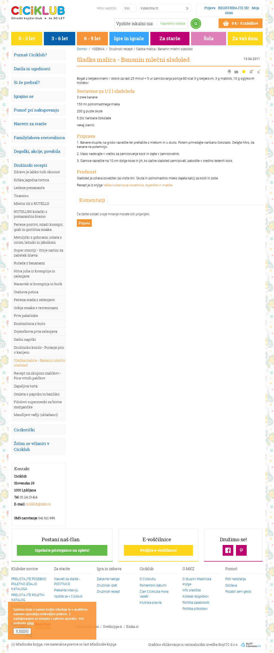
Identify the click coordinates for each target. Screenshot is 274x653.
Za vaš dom (245, 38)
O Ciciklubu (148, 579)
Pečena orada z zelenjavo (34, 299)
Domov (82, 49)
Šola (209, 38)
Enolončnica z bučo (29, 323)
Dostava (231, 585)
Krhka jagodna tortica (31, 179)
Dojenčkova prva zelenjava (35, 331)
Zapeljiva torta (25, 386)
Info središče (191, 590)
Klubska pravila (150, 602)
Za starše (169, 38)
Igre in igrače (129, 38)
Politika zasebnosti (195, 602)
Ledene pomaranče (29, 187)
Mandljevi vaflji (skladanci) (36, 414)
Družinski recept (108, 591)
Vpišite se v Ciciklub (68, 596)
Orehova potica (26, 292)
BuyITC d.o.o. (228, 644)
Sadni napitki (25, 339)
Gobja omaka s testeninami (36, 307)
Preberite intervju (66, 590)
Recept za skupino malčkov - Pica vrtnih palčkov (37, 376)
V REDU (22, 631)
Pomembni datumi (153, 585)
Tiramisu (21, 195)
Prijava (209, 8)
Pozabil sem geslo (238, 591)
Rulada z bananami (29, 263)
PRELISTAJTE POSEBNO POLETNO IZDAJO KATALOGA (28, 584)
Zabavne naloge (108, 579)
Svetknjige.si (112, 626)
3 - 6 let (59, 38)
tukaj (30, 623)
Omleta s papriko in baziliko (36, 394)
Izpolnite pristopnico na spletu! (62, 550)
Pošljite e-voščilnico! (158, 550)
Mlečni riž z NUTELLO (31, 203)
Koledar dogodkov (195, 596)
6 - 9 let (92, 38)
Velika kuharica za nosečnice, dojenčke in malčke (137, 185)
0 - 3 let (26, 38)
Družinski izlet (107, 585)
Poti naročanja (235, 579)
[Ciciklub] (38, 13)
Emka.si (132, 626)
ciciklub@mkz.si (38, 504)
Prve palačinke (26, 315)
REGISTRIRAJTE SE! (233, 8)
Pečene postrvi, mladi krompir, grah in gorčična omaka (38, 227)
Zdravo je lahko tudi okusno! (37, 171)
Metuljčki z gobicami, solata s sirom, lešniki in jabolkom (38, 240)
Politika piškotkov (195, 608)
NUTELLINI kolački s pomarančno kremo (30, 214)
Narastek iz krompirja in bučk (38, 283)
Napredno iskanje (172, 23)
